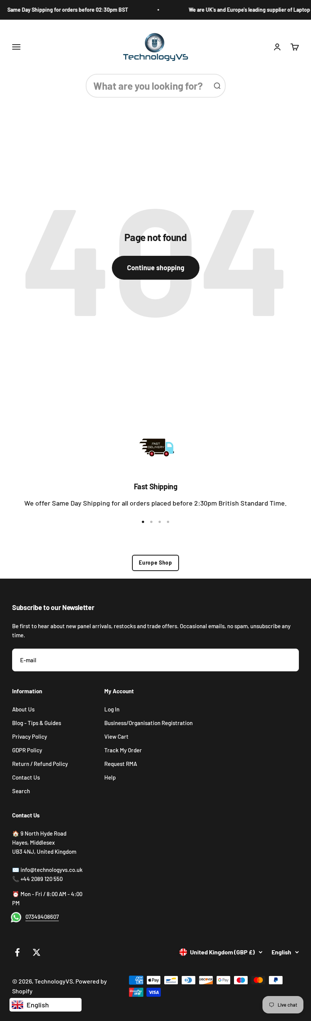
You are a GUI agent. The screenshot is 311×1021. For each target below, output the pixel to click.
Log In (111, 709)
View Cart (116, 736)
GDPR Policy (27, 750)
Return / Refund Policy (40, 763)
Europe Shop (155, 562)
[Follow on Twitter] (36, 952)
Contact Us (26, 777)
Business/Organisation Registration (148, 722)
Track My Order (123, 750)
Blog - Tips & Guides (36, 722)
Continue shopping (155, 267)
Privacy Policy (29, 736)
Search (21, 791)
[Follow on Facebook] (17, 952)
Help (110, 777)
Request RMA (120, 763)
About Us (23, 709)
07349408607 (42, 916)
